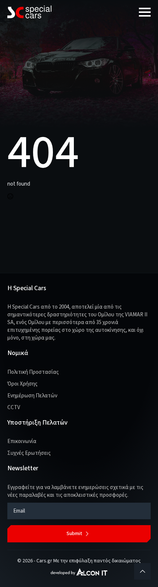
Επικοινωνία (21, 441)
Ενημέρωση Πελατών (32, 396)
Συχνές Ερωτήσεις (29, 453)
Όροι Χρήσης (22, 384)
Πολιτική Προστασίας (33, 372)
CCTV (13, 407)
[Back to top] (142, 571)
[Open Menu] (145, 12)
